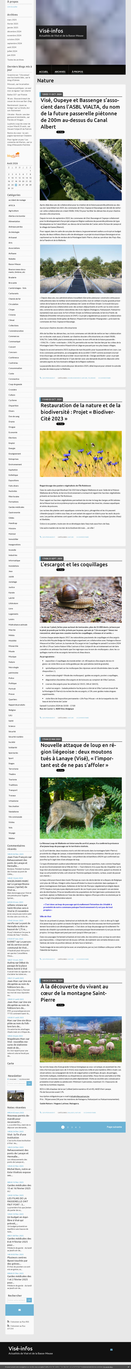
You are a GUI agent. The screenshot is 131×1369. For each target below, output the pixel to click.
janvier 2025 (12, 27)
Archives (60, 71)
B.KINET (11, 941)
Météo (12, 635)
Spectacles (13, 753)
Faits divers (14, 485)
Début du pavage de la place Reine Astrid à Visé (18, 965)
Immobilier (13, 539)
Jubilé (11, 576)
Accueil (43, 71)
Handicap (13, 523)
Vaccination (14, 806)
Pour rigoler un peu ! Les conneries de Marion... (17, 140)
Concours (13, 352)
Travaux (12, 795)
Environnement (15, 464)
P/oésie (24, 94)
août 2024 (11, 47)
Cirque (11, 309)
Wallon (12, 838)
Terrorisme (13, 768)
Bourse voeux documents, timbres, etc (17, 270)
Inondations (14, 566)
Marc (10, 1020)
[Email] (19, 1310)
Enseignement (15, 453)
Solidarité (13, 747)
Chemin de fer (15, 298)
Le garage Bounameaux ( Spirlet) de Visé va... (18, 887)
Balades (12, 258)
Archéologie (14, 232)
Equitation (13, 469)
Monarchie (13, 646)
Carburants (14, 293)
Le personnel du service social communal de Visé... (19, 944)
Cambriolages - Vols (17, 288)
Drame (12, 421)
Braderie (12, 277)
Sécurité (12, 731)
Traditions (13, 785)
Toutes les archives (15, 59)
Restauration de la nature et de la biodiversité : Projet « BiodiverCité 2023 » (81, 411)
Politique (13, 683)
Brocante (13, 283)
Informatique (14, 560)
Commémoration (16, 331)
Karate (12, 592)
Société (12, 742)
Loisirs (11, 619)
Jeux (11, 571)
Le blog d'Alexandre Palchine (19, 143)
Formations (14, 501)
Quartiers (13, 699)
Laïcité (11, 598)
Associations (14, 248)
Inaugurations (15, 544)
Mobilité (12, 640)
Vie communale (15, 817)
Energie (12, 448)
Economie (13, 432)
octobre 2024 (13, 39)
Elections (13, 437)
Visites (12, 822)
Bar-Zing (28, 101)
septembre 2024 (14, 43)
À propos (77, 71)
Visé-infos (51, 31)
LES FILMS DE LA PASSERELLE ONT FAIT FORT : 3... (17, 1201)
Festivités (13, 491)
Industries (13, 555)
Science (12, 726)
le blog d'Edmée (18, 78)
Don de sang (14, 416)
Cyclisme (13, 400)
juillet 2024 (12, 51)
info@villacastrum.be (79, 1096)
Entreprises (14, 459)
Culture (12, 395)
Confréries (13, 363)
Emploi (12, 443)
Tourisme (13, 779)
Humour (12, 533)
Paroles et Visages (15, 119)
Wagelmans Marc (16, 1039)
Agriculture (14, 210)
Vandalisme (14, 811)
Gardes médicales (16, 507)
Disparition (13, 405)
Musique (12, 656)
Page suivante (114, 1127)
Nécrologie (14, 667)
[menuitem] (43, 70)
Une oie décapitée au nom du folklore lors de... (19, 984)
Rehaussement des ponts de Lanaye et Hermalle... (17, 863)
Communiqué (14, 341)
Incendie (12, 550)
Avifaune (12, 253)
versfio (11, 923)
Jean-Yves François (17, 857)
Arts (10, 242)
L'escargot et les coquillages (74, 564)
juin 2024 (11, 55)
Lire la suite (12, 6)
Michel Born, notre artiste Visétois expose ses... (19, 1172)
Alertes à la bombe (17, 216)
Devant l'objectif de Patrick (19, 129)
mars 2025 (12, 19)
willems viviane (15, 905)
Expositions (14, 480)
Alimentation (14, 221)
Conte (11, 373)
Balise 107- (12, 94)
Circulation (13, 304)
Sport (11, 758)
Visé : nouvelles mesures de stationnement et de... (17, 1044)
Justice (12, 587)
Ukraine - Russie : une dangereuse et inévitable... (18, 115)
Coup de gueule (15, 384)
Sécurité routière (16, 736)
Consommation (15, 368)
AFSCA (12, 205)
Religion (12, 710)
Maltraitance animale (18, 624)
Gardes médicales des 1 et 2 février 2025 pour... (19, 1279)
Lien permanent (48, 378)
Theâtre (12, 774)
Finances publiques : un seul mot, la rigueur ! (19, 89)
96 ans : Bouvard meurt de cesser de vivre (18, 99)
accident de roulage (17, 200)
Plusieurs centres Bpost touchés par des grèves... (17, 1260)
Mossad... (11, 84)
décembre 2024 (14, 31)
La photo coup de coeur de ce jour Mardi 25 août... (18, 125)
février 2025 (12, 23)
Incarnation (24, 84)
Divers (11, 411)
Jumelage (13, 582)
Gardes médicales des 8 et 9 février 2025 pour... (19, 1241)
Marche (12, 630)
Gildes (11, 518)
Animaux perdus (16, 226)
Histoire (12, 528)
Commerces (14, 336)
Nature (12, 662)
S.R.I (10, 715)
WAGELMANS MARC (18, 881)
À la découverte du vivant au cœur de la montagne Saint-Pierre (74, 993)
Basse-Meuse (15, 264)
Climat (11, 320)
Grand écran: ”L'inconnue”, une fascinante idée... (18, 76)
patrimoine (13, 672)
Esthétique (13, 475)
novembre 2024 (14, 35)
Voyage (12, 833)
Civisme (12, 314)
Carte (10, 1063)
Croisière (13, 389)
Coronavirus (14, 379)
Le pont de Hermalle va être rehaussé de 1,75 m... (18, 926)
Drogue (12, 427)
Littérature (13, 603)
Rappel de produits (17, 704)
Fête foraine (14, 496)
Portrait (12, 688)
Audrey (11, 962)
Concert (12, 347)
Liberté (27, 90)
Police (11, 678)
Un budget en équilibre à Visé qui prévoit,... (18, 1220)
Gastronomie (14, 512)
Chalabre (27, 135)
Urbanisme (13, 801)
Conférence (14, 357)
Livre (11, 608)
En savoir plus (108, 1367)
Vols (10, 827)
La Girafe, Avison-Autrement (18, 109)
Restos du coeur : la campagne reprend (18, 134)
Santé (11, 720)
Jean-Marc (13, 981)
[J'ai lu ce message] (128, 1367)
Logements (13, 614)
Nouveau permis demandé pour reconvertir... (18, 1118)
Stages (11, 763)
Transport (13, 790)
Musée (12, 651)
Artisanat (13, 237)
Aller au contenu (8, 2)
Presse (11, 694)
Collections (14, 325)
